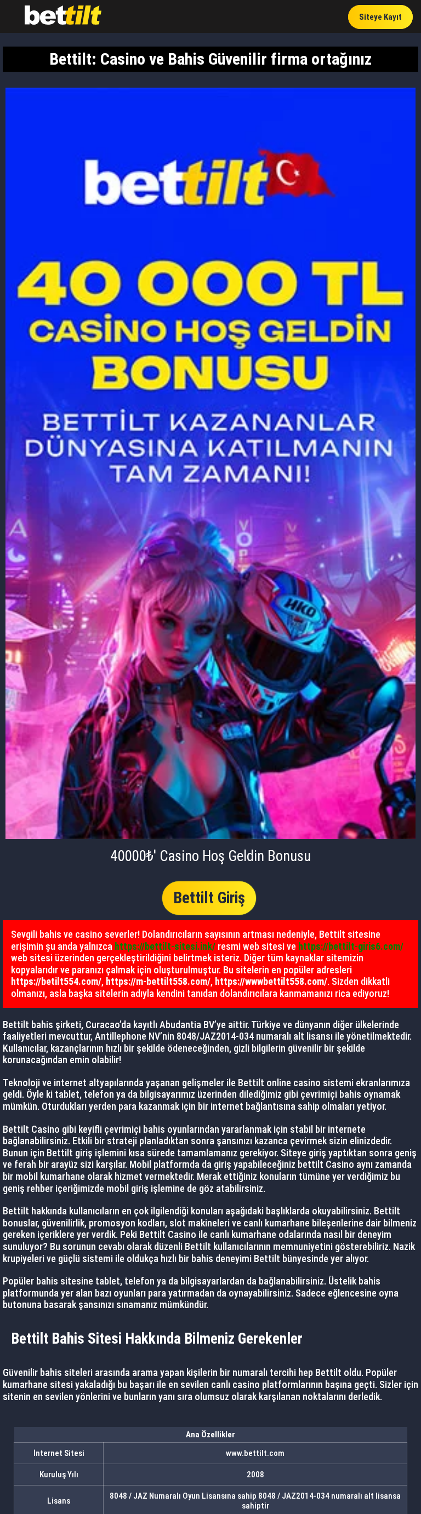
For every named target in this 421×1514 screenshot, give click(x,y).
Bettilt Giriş (209, 897)
